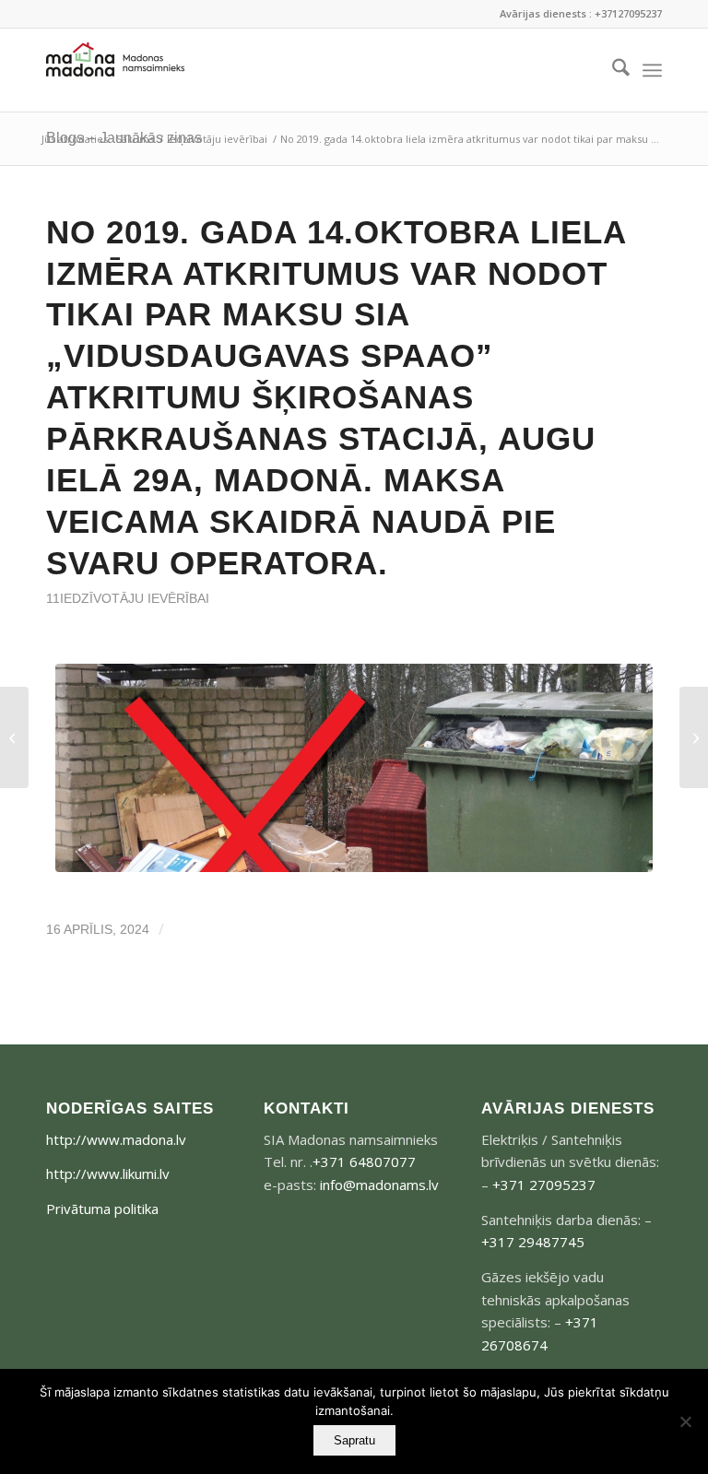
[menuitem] (612, 70)
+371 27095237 (544, 1184)
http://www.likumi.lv (108, 1173)
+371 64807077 (364, 1161)
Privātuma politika (102, 1208)
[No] (685, 1421)
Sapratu (354, 1440)
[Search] (612, 70)
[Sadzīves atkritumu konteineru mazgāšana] (14, 737)
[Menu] (652, 70)
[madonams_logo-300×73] (115, 70)
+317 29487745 (532, 1241)
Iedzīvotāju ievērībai (134, 599)
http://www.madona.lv (116, 1139)
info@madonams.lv (379, 1184)
